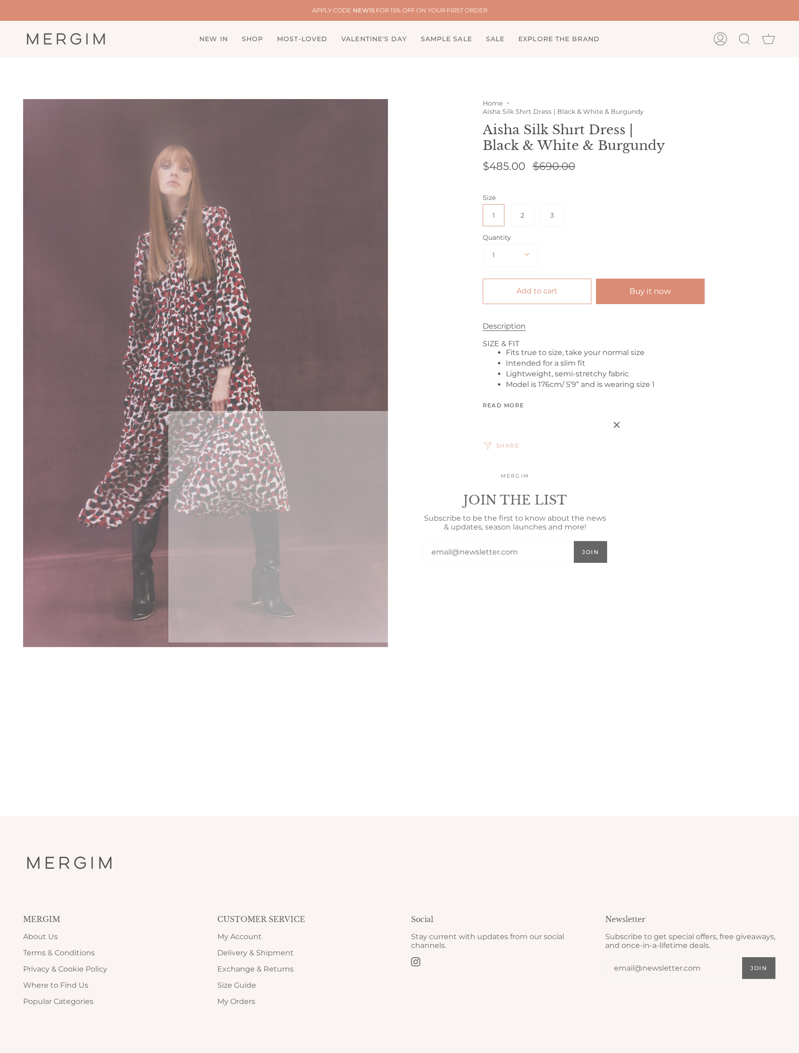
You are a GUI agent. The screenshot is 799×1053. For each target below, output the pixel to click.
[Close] (616, 425)
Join (590, 551)
